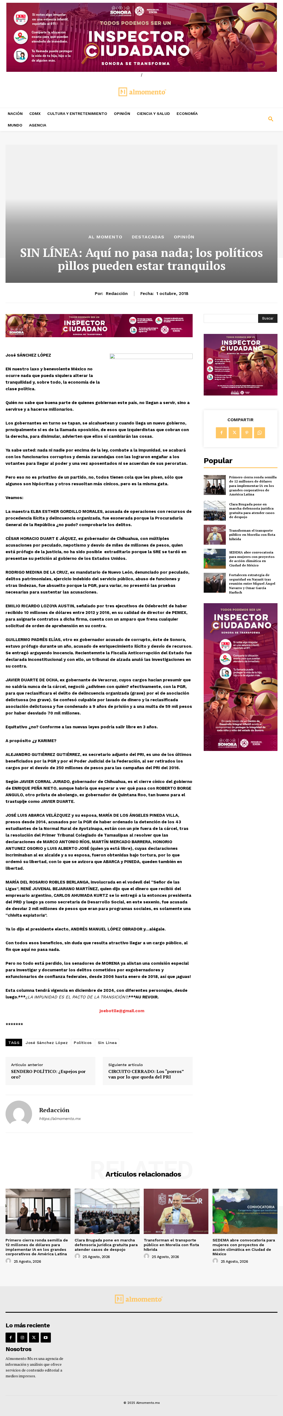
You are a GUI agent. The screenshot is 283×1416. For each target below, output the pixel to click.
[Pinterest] (246, 432)
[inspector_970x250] (141, 37)
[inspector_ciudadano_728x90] (99, 335)
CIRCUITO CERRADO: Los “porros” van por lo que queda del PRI (146, 1074)
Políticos (83, 1042)
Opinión (184, 237)
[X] (234, 432)
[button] (247, 119)
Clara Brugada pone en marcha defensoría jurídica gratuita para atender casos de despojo (251, 510)
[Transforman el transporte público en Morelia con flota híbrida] (215, 535)
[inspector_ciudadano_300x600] (240, 749)
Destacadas (148, 237)
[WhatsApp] (259, 432)
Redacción (117, 293)
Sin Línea (107, 1042)
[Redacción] (19, 1114)
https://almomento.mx (59, 1118)
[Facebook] (221, 432)
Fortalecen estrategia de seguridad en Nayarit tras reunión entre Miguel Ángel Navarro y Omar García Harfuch (252, 583)
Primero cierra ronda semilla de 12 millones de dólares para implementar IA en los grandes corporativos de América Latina (253, 485)
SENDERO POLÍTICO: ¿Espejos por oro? (48, 1074)
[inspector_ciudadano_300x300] (240, 394)
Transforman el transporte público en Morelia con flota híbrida (252, 534)
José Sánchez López (47, 1042)
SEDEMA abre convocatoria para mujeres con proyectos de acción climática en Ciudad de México (251, 558)
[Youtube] (46, 1338)
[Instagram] (22, 1338)
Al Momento (105, 237)
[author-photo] (9, 1261)
